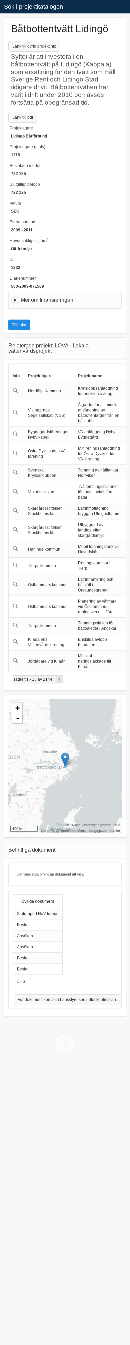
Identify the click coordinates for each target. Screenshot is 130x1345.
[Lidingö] (65, 759)
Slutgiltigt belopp (25, 184)
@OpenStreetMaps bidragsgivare (81, 830)
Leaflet (114, 830)
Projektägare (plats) (27, 147)
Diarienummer (23, 278)
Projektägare (21, 128)
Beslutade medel (25, 165)
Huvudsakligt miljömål (30, 240)
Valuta (15, 203)
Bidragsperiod (22, 222)
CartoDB (47, 830)
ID (12, 259)
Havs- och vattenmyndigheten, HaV (92, 825)
